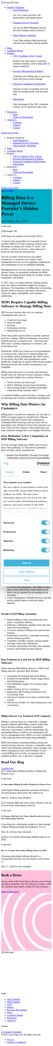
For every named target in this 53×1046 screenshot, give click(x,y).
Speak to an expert (9, 133)
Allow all (26, 563)
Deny (26, 580)
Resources (12, 112)
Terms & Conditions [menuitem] (16, 1042)
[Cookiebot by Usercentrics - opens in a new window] (37, 464)
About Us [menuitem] (11, 1020)
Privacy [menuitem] (10, 1039)
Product (11, 53)
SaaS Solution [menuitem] (13, 999)
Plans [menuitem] (9, 1012)
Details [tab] (26, 472)
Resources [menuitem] (12, 1018)
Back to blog (7, 190)
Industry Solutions (16, 7)
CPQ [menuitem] (9, 1004)
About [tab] (43, 472)
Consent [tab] (9, 472)
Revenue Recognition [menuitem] (17, 1010)
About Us (12, 120)
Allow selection (26, 571)
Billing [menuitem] (10, 1007)
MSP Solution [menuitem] (13, 1002)
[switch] (45, 532)
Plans (9, 48)
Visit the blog (7, 768)
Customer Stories (15, 50)
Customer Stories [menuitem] (15, 1015)
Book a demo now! (10, 891)
